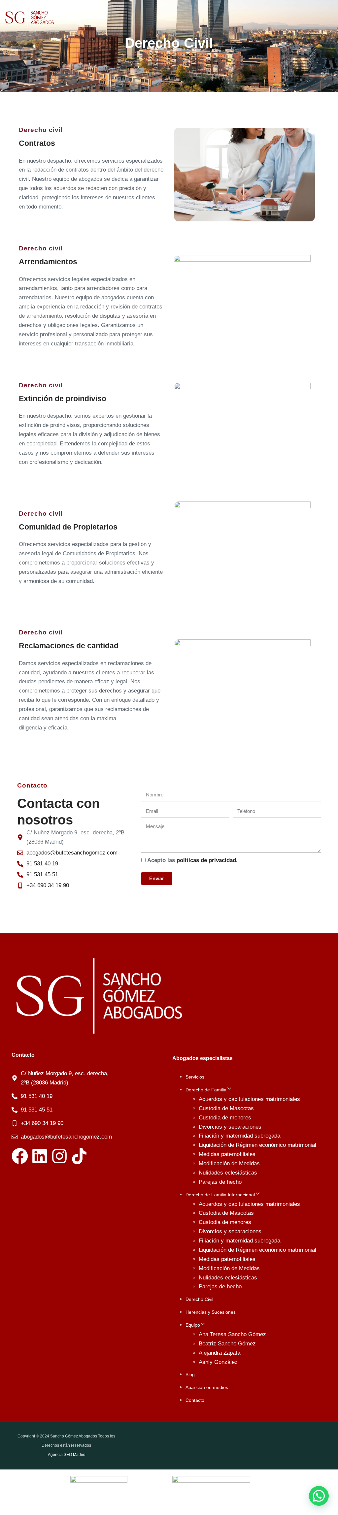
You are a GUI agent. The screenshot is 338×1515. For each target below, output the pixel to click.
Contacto (195, 1400)
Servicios (195, 1077)
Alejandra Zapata (219, 1353)
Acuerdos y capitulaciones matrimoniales (249, 1099)
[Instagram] (59, 1156)
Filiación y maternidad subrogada (239, 1136)
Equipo (193, 1325)
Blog (190, 1374)
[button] (229, 1089)
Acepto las (192, 860)
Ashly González (218, 1362)
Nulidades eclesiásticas (228, 1173)
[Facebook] (20, 1156)
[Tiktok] (79, 1156)
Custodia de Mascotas (226, 1108)
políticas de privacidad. (207, 860)
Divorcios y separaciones (230, 1127)
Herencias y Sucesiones (211, 1312)
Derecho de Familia (206, 1089)
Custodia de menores (225, 1117)
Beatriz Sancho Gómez (227, 1343)
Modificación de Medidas (229, 1163)
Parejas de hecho (220, 1182)
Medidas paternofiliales (227, 1154)
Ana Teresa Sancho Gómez (232, 1334)
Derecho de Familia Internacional (220, 1194)
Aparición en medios (207, 1387)
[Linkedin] (39, 1156)
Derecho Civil (199, 1299)
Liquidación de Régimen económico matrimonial (257, 1145)
